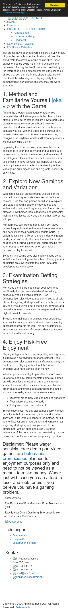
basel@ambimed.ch (27, 573)
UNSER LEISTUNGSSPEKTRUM (26, 29)
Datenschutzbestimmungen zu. (16, 12)
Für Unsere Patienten (19, 47)
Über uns (12, 25)
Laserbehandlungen (24, 542)
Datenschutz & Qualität (20, 43)
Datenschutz (23, 607)
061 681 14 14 (34, 18)
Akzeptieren (55, 5)
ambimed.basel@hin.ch (29, 577)
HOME (11, 21)
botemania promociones (23, 455)
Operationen (22, 32)
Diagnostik (20, 40)
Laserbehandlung (25, 36)
